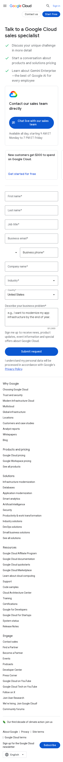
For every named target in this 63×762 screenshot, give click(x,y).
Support (7, 581)
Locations (8, 417)
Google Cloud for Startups (17, 615)
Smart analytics (11, 498)
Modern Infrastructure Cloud (18, 400)
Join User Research (13, 697)
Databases (9, 487)
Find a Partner (10, 647)
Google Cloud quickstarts (16, 564)
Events (6, 658)
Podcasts (8, 664)
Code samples (11, 587)
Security (7, 510)
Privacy (25, 731)
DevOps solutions (12, 526)
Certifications (10, 604)
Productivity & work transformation (22, 515)
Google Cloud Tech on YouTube (20, 686)
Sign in (56, 5)
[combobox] (12, 252)
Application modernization (17, 493)
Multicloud (8, 406)
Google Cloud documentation (19, 559)
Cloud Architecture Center (17, 592)
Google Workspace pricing (17, 461)
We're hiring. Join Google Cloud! (20, 703)
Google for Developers (15, 609)
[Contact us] (31, 14)
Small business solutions (16, 532)
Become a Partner (13, 653)
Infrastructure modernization (19, 481)
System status (11, 620)
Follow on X (9, 692)
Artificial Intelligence (14, 504)
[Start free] (51, 14)
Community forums (13, 709)
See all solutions (12, 538)
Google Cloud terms (15, 737)
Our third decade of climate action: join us (29, 722)
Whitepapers (10, 434)
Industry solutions (12, 521)
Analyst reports (11, 428)
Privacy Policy (13, 369)
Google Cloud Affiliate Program (20, 553)
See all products (11, 466)
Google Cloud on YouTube (17, 681)
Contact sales (10, 641)
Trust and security (13, 395)
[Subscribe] (50, 745)
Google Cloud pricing (14, 455)
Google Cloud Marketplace (17, 570)
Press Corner (10, 675)
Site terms (38, 731)
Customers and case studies (18, 423)
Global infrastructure (14, 412)
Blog (5, 440)
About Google (10, 731)
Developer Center (12, 669)
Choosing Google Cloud (15, 389)
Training (7, 598)
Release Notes (11, 626)
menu (5, 6)
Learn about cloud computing (19, 575)
